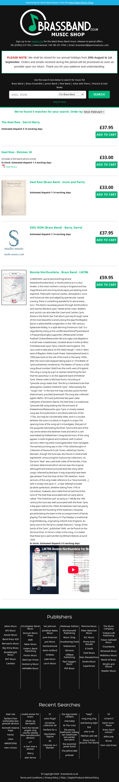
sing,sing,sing (89, 718)
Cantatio (10, 663)
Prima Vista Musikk (89, 643)
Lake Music (50, 659)
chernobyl (69, 720)
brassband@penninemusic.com (92, 45)
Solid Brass (89, 652)
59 (108, 714)
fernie (109, 740)
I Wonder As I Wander (50, 746)
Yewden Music (108, 670)
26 (50, 740)
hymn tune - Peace (108, 724)
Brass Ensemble (34, 83)
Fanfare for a (50, 729)
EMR (30, 639)
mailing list (37, 41)
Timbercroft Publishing (109, 634)
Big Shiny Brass (10, 647)
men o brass (10, 747)
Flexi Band (65, 83)
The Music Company (108, 627)
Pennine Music (89, 626)
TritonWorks (108, 646)
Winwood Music (108, 650)
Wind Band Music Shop (81, 2)
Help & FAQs (59, 101)
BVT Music (10, 659)
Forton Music (30, 655)
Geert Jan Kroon (30, 659)
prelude (69, 755)
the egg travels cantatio (69, 715)
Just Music (50, 641)
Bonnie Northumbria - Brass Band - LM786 (59, 272)
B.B (89, 727)
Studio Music (89, 661)
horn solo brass (109, 745)
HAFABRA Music (30, 668)
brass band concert (109, 731)
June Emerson (50, 637)
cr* (30, 742)
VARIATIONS (10, 743)
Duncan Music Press (30, 634)
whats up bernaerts (30, 722)
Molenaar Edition (69, 626)
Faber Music (30, 644)
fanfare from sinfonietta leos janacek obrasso (10, 721)
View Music (11, 166)
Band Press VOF (10, 639)
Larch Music (50, 663)
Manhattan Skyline (50, 735)
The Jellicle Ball (69, 750)
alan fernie (30, 757)
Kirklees (50, 654)
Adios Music (10, 626)
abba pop (109, 736)
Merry (30, 753)
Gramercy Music (30, 664)
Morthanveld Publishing (69, 631)
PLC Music (89, 637)
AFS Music (10, 630)
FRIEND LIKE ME (89, 735)
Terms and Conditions (31, 777)
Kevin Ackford (50, 650)
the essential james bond (69, 745)
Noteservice (69, 646)
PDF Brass (69, 668)
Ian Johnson (50, 626)
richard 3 (108, 718)
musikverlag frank (69, 641)
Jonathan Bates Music (50, 631)
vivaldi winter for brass (30, 715)
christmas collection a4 (49, 724)
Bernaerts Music (10, 643)
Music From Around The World (89, 741)
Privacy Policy (51, 777)
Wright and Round (109, 665)
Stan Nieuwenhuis (89, 657)
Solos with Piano (81, 83)
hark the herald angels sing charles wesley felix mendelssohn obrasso (30, 732)
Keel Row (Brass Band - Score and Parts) (57, 182)
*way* (89, 714)
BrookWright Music (10, 653)
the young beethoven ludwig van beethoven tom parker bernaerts (69, 734)
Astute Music (10, 634)
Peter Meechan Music (89, 631)
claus (10, 738)
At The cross (69, 725)
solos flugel (50, 718)
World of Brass (108, 659)
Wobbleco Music (108, 655)
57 (50, 714)
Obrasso (69, 650)
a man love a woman (30, 747)
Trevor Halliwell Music (109, 641)
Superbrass (89, 665)
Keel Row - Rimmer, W (17, 152)
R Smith (89, 648)
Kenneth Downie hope (10, 729)
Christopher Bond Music (30, 627)
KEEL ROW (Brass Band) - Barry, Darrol (56, 227)
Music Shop (69, 637)
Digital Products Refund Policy (83, 777)
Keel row (10, 714)
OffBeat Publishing (69, 656)
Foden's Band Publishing (30, 649)
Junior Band (51, 83)
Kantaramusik (50, 646)
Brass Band (17, 83)
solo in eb (89, 731)
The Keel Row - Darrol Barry (21, 122)
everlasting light (89, 722)
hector (10, 734)
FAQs (63, 777)
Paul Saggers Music (69, 662)
